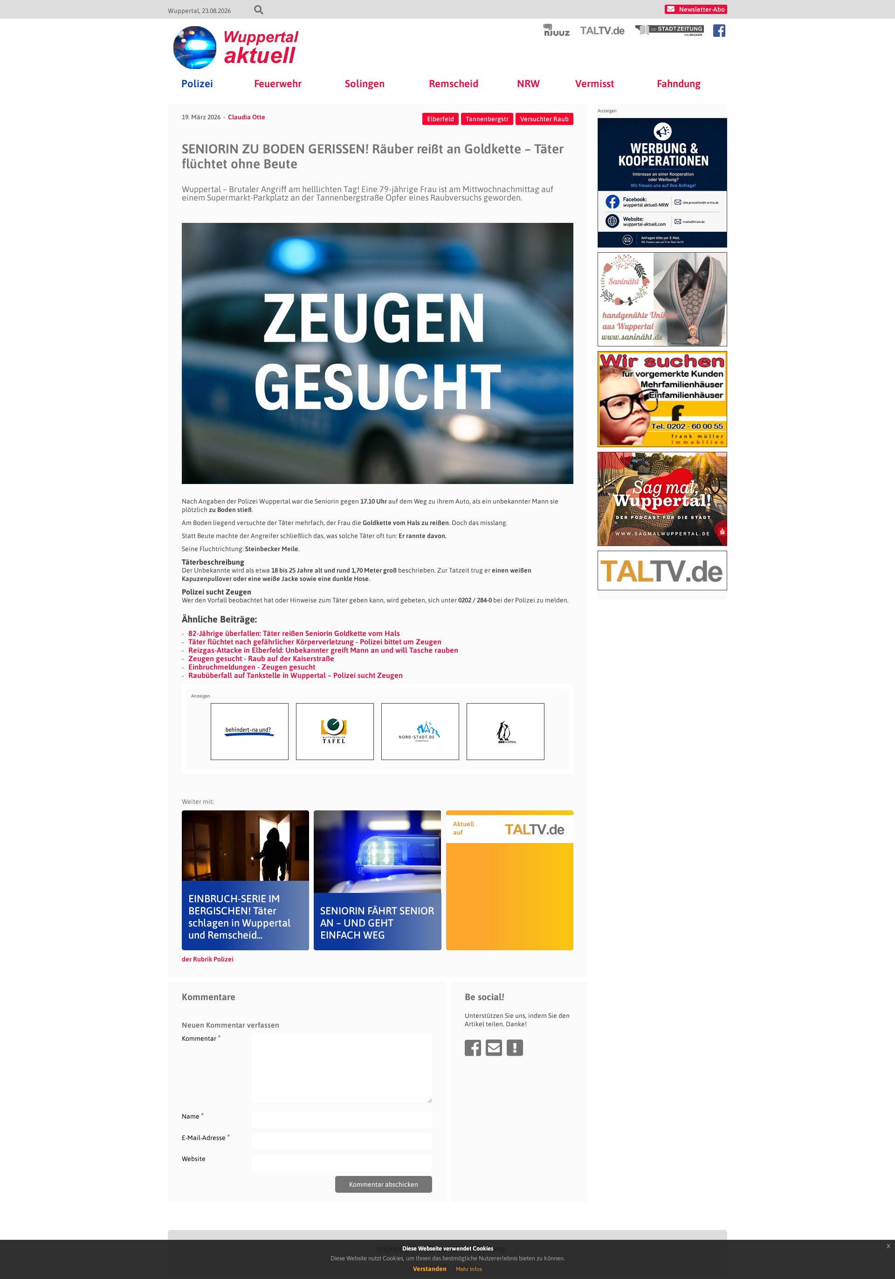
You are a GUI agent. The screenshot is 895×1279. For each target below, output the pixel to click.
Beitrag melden (515, 1047)
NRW (528, 83)
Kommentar (201, 1038)
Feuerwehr (278, 83)
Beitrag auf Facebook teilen (473, 1047)
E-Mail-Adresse (206, 1137)
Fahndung (679, 83)
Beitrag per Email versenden (494, 1047)
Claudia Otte (246, 117)
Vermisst (594, 83)
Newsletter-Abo (702, 9)
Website (194, 1158)
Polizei (197, 83)
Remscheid (453, 83)
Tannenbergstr (487, 119)
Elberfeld (440, 119)
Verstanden (430, 1268)
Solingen (365, 83)
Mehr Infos (469, 1269)
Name (193, 1116)
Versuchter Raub (544, 119)
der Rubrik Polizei (208, 959)
